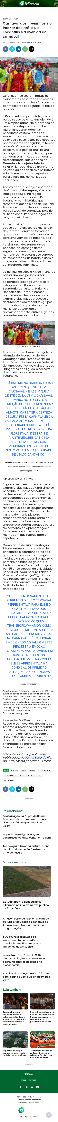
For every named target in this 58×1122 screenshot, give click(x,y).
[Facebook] (5, 49)
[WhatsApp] (25, 49)
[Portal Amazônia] (29, 3)
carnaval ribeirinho (10, 775)
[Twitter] (12, 49)
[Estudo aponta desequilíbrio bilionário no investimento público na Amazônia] (27, 881)
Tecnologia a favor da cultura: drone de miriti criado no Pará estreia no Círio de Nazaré (26, 849)
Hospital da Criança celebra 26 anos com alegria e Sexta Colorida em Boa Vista (26, 977)
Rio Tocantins (9, 780)
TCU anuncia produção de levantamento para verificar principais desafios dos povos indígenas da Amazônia (22, 941)
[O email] (31, 49)
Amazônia (14, 770)
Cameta (23, 770)
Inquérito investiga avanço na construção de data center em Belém (27, 835)
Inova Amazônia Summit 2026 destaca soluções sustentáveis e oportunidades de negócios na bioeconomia (24, 960)
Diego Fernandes (13, 42)
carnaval (32, 770)
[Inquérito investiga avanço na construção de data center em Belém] (15, 1039)
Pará (16, 19)
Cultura (7, 19)
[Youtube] (37, 1087)
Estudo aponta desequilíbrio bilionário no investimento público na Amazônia (26, 905)
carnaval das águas (44, 770)
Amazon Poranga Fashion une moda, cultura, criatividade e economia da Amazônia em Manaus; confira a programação (26, 923)
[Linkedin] (18, 49)
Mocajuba (31, 775)
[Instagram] (26, 1087)
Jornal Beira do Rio (38, 757)
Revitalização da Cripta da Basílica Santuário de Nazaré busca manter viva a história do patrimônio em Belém (25, 821)
